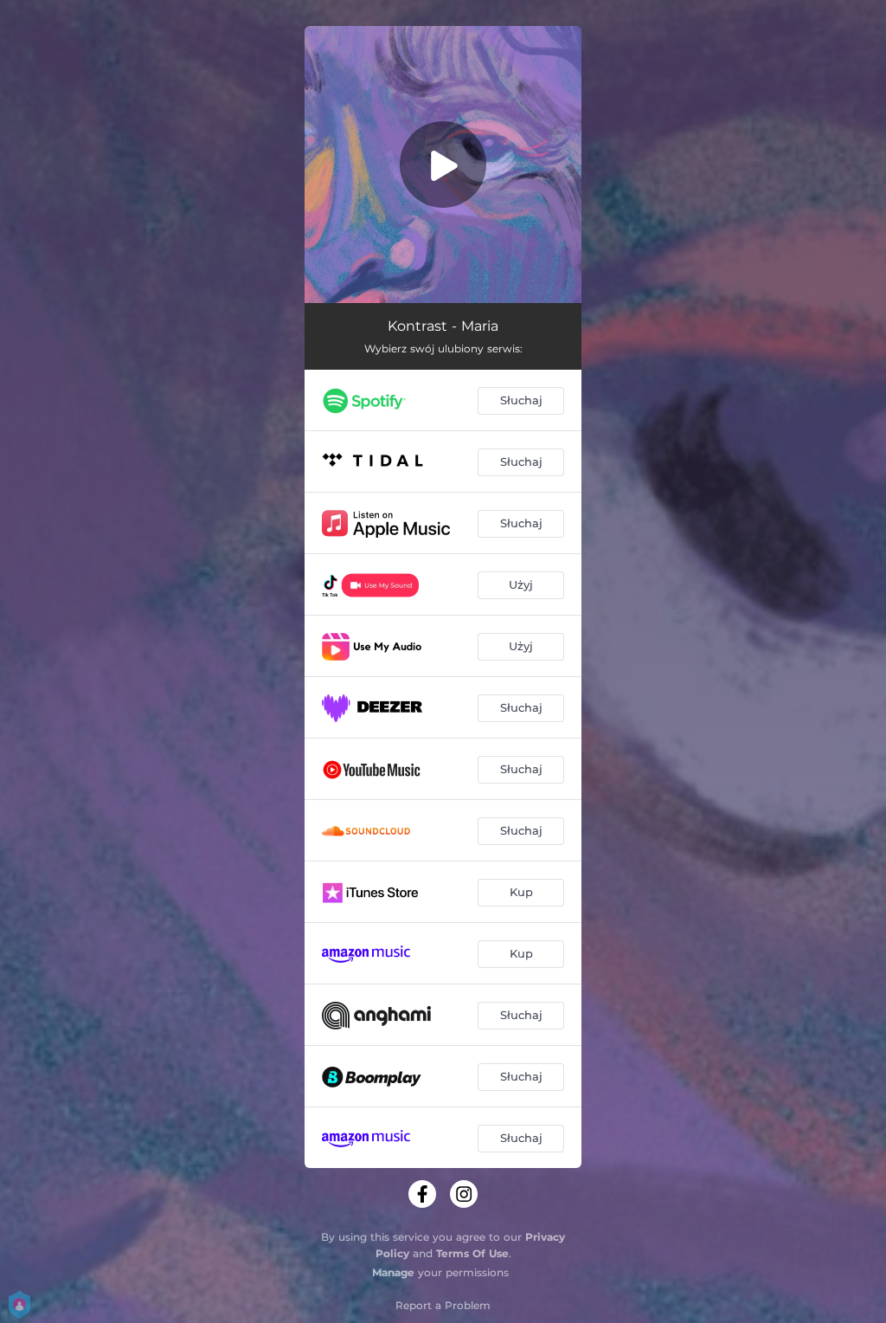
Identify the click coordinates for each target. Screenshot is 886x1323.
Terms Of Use (472, 1253)
